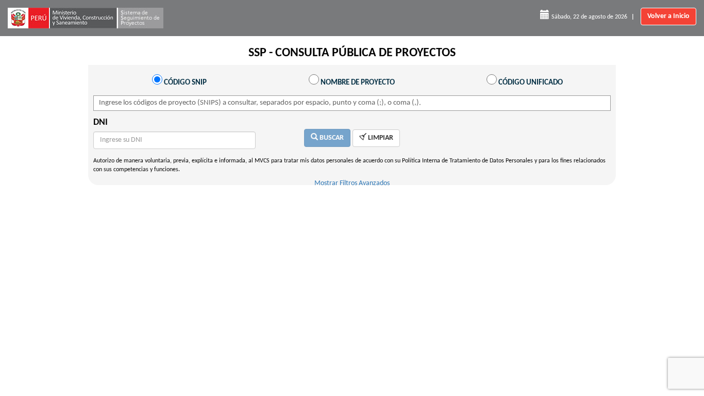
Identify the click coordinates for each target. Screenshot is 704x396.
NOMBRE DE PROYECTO (358, 83)
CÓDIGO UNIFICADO (530, 83)
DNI (100, 122)
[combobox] (342, 103)
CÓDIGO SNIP (185, 83)
